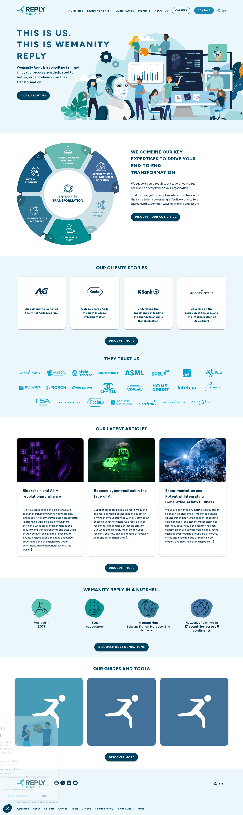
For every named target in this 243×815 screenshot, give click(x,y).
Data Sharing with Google (24, 773)
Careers (49, 808)
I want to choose (44, 796)
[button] (7, 808)
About (36, 808)
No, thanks (17, 796)
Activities (23, 808)
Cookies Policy (104, 808)
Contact (63, 808)
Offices (86, 808)
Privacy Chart (125, 808)
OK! (70, 796)
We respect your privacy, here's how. (26, 761)
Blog (75, 808)
